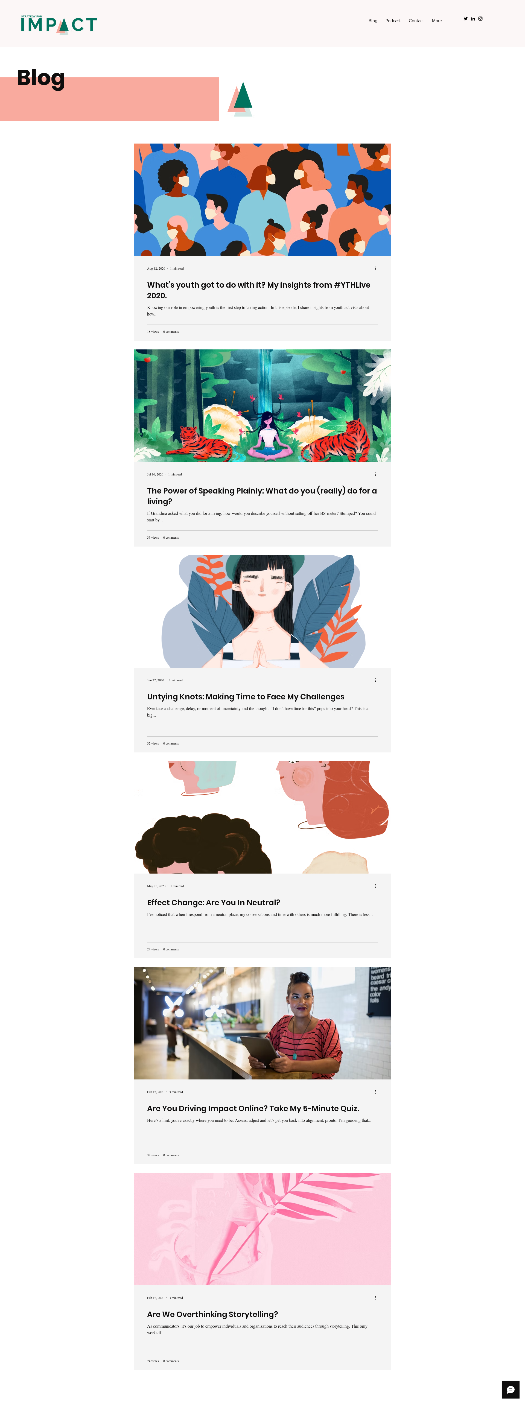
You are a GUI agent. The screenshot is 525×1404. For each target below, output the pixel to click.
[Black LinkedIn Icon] (473, 18)
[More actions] (377, 268)
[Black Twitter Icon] (465, 18)
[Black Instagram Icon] (480, 18)
